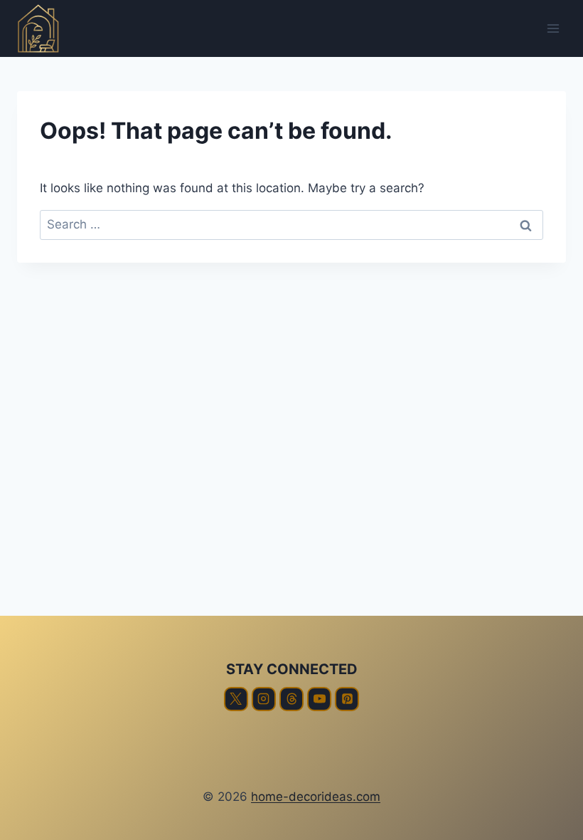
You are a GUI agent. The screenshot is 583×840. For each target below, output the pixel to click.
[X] (236, 699)
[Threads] (291, 699)
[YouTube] (319, 699)
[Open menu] (553, 28)
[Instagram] (264, 699)
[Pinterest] (347, 699)
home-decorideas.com (315, 796)
